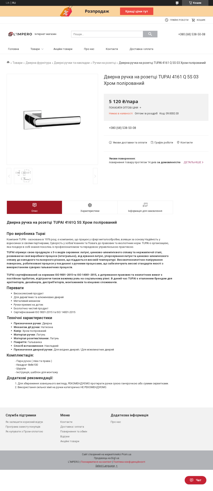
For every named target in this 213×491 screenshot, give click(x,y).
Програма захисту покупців (23, 426)
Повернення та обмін (73, 431)
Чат (198, 480)
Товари (35, 49)
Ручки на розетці (104, 62)
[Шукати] (150, 34)
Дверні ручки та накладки (72, 62)
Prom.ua (126, 454)
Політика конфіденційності (129, 461)
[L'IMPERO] (20, 33)
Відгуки (64, 436)
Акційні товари (62, 49)
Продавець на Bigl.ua (106, 458)
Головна (13, 49)
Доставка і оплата (141, 49)
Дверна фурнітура (38, 62)
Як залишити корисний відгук (24, 421)
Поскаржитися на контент (96, 461)
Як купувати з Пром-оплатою (24, 431)
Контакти (112, 49)
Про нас (89, 49)
